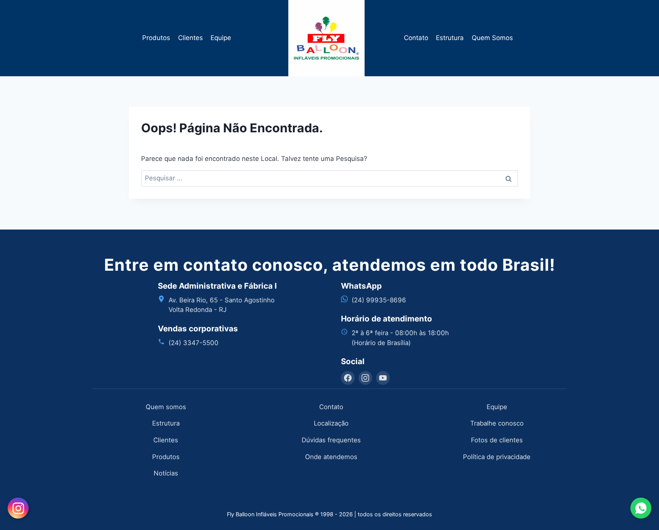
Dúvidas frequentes (331, 440)
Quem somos (166, 407)
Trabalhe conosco (497, 423)
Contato (416, 38)
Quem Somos (492, 38)
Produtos (156, 38)
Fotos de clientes (497, 440)
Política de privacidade (496, 457)
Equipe (221, 38)
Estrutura (450, 38)
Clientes (190, 38)
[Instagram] (365, 378)
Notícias (166, 473)
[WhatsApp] (640, 508)
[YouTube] (383, 378)
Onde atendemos (331, 457)
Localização (331, 423)
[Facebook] (348, 378)
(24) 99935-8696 (379, 300)
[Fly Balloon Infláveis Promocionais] (329, 38)
